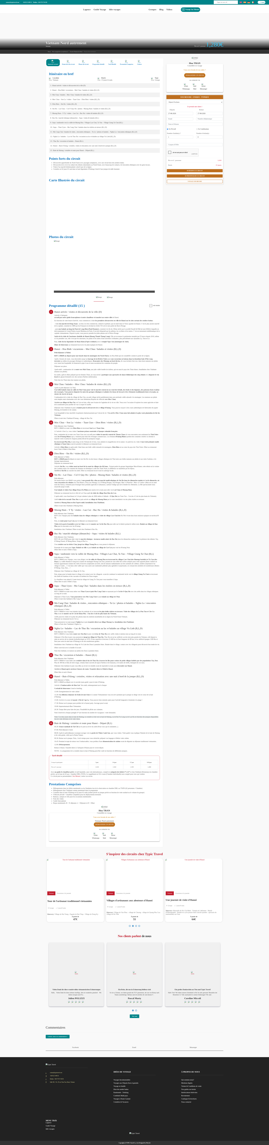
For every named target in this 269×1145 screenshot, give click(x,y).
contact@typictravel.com (12, 2)
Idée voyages (114, 9)
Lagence (87, 9)
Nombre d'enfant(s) (202, 133)
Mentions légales (186, 1083)
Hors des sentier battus (120, 1089)
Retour (201, 110)
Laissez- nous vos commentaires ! (57, 1036)
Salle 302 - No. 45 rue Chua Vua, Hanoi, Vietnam (62, 1082)
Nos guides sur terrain (188, 1089)
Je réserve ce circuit (195, 170)
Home (49, 51)
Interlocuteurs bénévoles (189, 1092)
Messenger (113, 838)
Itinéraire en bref (53, 64)
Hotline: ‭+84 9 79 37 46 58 (56, 1079)
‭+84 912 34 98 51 (27, 2)
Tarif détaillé (112, 64)
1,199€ (194, 918)
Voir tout (134, 1016)
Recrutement (185, 1096)
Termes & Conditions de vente (191, 1086)
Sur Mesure (76, 776)
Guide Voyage (100, 9)
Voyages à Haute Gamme (121, 1099)
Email (134, 1047)
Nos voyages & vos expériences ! (60, 51)
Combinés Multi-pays (120, 1096)
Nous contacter (186, 1102)
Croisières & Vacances (120, 1102)
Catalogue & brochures (189, 1099)
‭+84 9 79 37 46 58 (42, 2)
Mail (104, 838)
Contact (139, 64)
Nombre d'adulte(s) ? (174, 133)
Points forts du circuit (68, 64)
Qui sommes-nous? (187, 1080)
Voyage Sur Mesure (192, 9)
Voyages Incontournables (121, 1080)
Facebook (75, 1047)
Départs (172, 110)
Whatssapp (95, 838)
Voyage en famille (119, 1086)
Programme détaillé (98, 64)
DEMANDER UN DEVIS (104, 824)
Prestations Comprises (126, 64)
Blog (161, 9)
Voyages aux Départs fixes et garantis (125, 1083)
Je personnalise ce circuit (195, 176)
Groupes (152, 9)
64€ (75, 918)
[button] (129, 926)
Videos (169, 9)
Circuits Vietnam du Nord (76, 51)
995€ (134, 918)
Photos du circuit (84, 64)
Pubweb (148, 1143)
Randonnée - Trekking (120, 1092)
